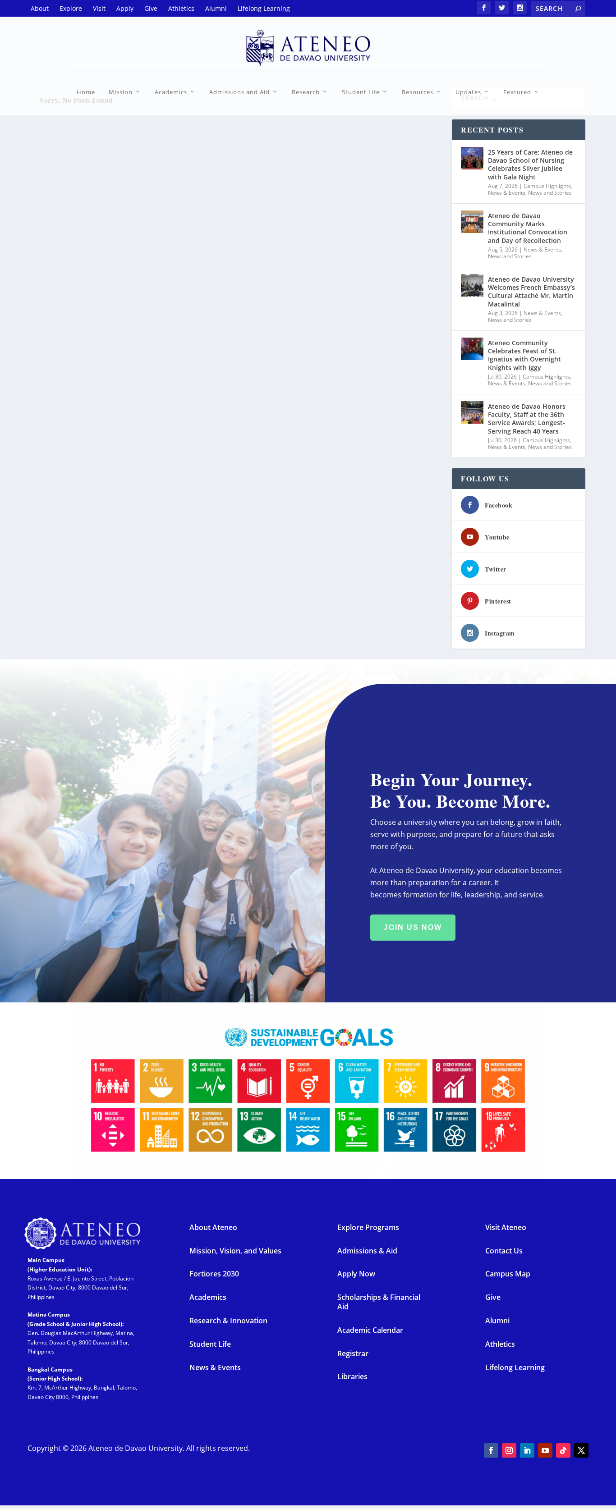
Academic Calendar (370, 1330)
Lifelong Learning (515, 1367)
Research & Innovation (228, 1321)
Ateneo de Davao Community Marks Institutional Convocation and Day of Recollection (527, 228)
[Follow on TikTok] (563, 1450)
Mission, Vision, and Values (235, 1251)
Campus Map (507, 1274)
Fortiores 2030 (214, 1274)
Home (86, 92)
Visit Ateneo (505, 1227)
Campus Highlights (547, 186)
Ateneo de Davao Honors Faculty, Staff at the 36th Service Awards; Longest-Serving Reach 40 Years (526, 418)
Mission (121, 92)
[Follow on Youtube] (545, 1450)
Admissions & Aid (367, 1251)
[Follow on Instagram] (509, 1450)
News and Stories (550, 193)
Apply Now (356, 1274)
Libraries (352, 1376)
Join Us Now (413, 927)
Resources (417, 92)
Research (306, 92)
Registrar (352, 1353)
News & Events (506, 193)
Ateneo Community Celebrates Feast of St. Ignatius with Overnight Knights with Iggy (524, 355)
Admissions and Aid (239, 92)
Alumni (497, 1321)
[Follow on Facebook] (491, 1450)
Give (493, 1297)
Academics (171, 92)
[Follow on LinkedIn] (527, 1450)
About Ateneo (213, 1227)
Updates (468, 92)
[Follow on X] (581, 1450)
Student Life (361, 92)
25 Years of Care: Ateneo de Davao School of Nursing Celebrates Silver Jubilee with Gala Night (530, 164)
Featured (517, 92)
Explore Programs (368, 1227)
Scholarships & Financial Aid (378, 1302)
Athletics (500, 1344)
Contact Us (504, 1251)
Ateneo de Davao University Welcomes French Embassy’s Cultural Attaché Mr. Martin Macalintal (531, 291)
